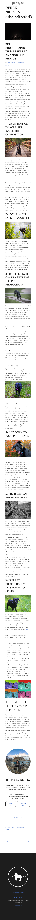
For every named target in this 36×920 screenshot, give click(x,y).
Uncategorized (21, 62)
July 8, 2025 (8, 65)
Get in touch (23, 804)
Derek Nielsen (11, 62)
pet (13, 827)
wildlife (8, 829)
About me (10, 804)
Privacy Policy (18, 906)
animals (7, 827)
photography (20, 827)
